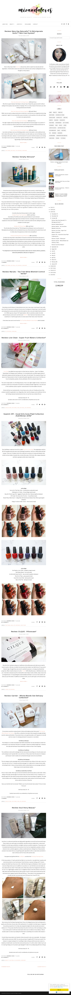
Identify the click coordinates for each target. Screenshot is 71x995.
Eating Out (59, 117)
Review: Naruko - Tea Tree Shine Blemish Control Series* (23, 273)
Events (51, 120)
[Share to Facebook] (37, 147)
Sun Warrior (22, 856)
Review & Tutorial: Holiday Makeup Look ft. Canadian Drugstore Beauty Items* (61, 195)
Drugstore (8, 407)
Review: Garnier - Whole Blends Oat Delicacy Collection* (23, 697)
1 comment (4, 147)
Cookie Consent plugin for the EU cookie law (59, 992)
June (53, 253)
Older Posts (41, 966)
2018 (51, 266)
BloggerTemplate (18, 993)
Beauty (7, 960)
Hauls (60, 125)
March (53, 259)
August (53, 249)
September (54, 246)
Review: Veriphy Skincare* (23, 157)
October (54, 218)
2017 (51, 268)
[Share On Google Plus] (45, 147)
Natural (13, 150)
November (54, 216)
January (53, 264)
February (54, 261)
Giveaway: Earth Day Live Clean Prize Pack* (62, 182)
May (53, 255)
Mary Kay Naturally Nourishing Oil (20, 120)
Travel (57, 138)
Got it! (59, 990)
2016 (51, 270)
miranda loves (7, 993)
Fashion (56, 120)
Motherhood (52, 130)
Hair (18, 407)
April (53, 257)
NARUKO (25, 314)
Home (6, 689)
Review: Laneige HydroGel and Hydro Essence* (59, 162)
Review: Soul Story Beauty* (24, 808)
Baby (50, 112)
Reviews (19, 150)
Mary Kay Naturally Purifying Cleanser (20, 102)
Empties (65, 117)
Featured (7, 150)
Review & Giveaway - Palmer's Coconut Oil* (62, 188)
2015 (51, 272)
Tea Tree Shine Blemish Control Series (28, 320)
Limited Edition (61, 127)
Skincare (24, 150)
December (54, 214)
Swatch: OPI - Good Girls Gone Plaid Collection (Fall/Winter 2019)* (24, 415)
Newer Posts (6, 966)
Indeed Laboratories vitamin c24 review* (61, 175)
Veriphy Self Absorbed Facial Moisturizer (20, 235)
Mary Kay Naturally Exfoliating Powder (20, 130)
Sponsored (52, 135)
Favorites (62, 120)
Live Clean (6, 371)
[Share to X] (39, 147)
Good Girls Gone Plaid (28, 449)
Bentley (60, 112)
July (52, 251)
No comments (4, 328)
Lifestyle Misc (52, 127)
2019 (51, 211)
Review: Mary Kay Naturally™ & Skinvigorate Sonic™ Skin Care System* (24, 32)
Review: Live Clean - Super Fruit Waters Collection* (24, 338)
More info (60, 987)
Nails (12, 625)
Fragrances (58, 122)
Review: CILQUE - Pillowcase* (23, 632)
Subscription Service (62, 135)
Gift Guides (66, 122)
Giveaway (51, 125)
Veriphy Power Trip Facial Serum (19, 215)
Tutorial (63, 138)
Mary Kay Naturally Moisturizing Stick (20, 111)
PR (16, 150)
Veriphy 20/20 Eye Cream (20, 226)
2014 (51, 274)
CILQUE (24, 670)
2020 (51, 209)
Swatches (23, 625)
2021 (51, 207)
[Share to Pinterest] (42, 147)
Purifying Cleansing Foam (37, 856)
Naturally (18, 66)
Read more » (23, 142)
